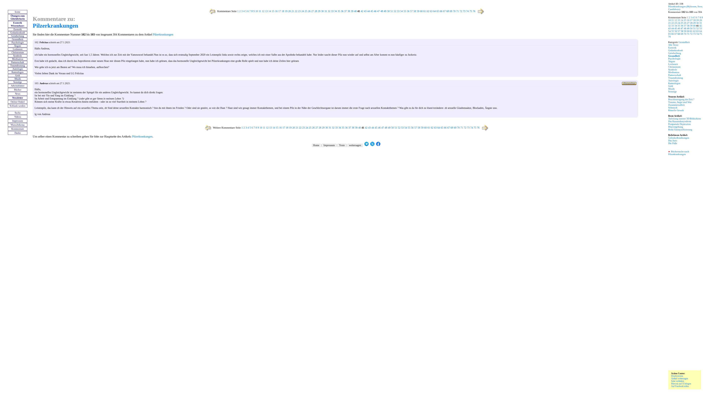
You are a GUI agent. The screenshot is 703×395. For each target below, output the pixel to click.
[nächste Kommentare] (481, 14)
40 (355, 11)
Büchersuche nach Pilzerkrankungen (678, 153)
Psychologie (18, 42)
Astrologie (17, 69)
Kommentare (17, 129)
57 (411, 11)
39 (352, 11)
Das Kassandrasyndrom (679, 121)
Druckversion (677, 376)
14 (269, 11)
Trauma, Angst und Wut (679, 102)
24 (302, 11)
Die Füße (672, 143)
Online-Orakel (18, 102)
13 (266, 11)
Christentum (18, 52)
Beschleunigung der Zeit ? (681, 99)
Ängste (17, 46)
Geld (17, 75)
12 (263, 11)
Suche (18, 113)
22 (296, 11)
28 (316, 11)
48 (381, 11)
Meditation (17, 59)
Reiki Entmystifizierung (680, 129)
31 (325, 11)
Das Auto (672, 140)
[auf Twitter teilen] (372, 145)
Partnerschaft (17, 62)
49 (385, 11)
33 (332, 11)
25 (306, 11)
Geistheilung (17, 36)
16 (276, 11)
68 (447, 11)
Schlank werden (17, 106)
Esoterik (18, 29)
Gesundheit (17, 39)
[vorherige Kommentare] (211, 14)
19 (286, 11)
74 (467, 11)
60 (421, 11)
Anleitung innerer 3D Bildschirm (684, 118)
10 (256, 11)
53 (398, 11)
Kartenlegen (18, 72)
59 (418, 11)
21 (292, 11)
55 (404, 11)
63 (431, 11)
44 (368, 11)
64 (434, 11)
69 (451, 11)
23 (299, 11)
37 (345, 11)
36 (342, 11)
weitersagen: (355, 145)
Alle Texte (673, 45)
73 (464, 11)
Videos (17, 117)
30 (322, 11)
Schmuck (672, 107)
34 (335, 11)
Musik (17, 79)
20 (289, 11)
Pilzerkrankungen (55, 25)
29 (319, 11)
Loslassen (18, 49)
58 (414, 11)
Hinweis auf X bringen (681, 384)
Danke (17, 133)
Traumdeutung (17, 65)
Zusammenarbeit (676, 105)
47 (378, 11)
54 (401, 11)
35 (339, 11)
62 (428, 11)
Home (316, 145)
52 (395, 11)
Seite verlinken (677, 381)
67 (444, 11)
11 (260, 11)
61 (424, 11)
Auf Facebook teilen (680, 386)
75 (470, 11)
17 (279, 11)
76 (474, 11)
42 (362, 11)
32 (329, 11)
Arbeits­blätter (17, 85)
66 (441, 11)
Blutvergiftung (675, 127)
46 (375, 11)
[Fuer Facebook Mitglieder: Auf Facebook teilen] (378, 145)
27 (312, 11)
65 (437, 11)
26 (309, 11)
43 (365, 11)
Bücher (17, 90)
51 (391, 11)
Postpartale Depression (679, 124)
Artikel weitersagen (679, 378)
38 (348, 11)
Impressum (17, 121)
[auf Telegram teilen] (366, 145)
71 (457, 11)
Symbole (17, 55)
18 (283, 11)
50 (388, 11)
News (17, 94)
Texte (342, 145)
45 (372, 11)
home (17, 12)
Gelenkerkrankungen (678, 138)
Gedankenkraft (17, 32)
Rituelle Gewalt (676, 110)
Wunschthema (18, 125)
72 (461, 11)
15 (273, 11)
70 (454, 11)
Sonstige (17, 82)
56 (408, 11)
